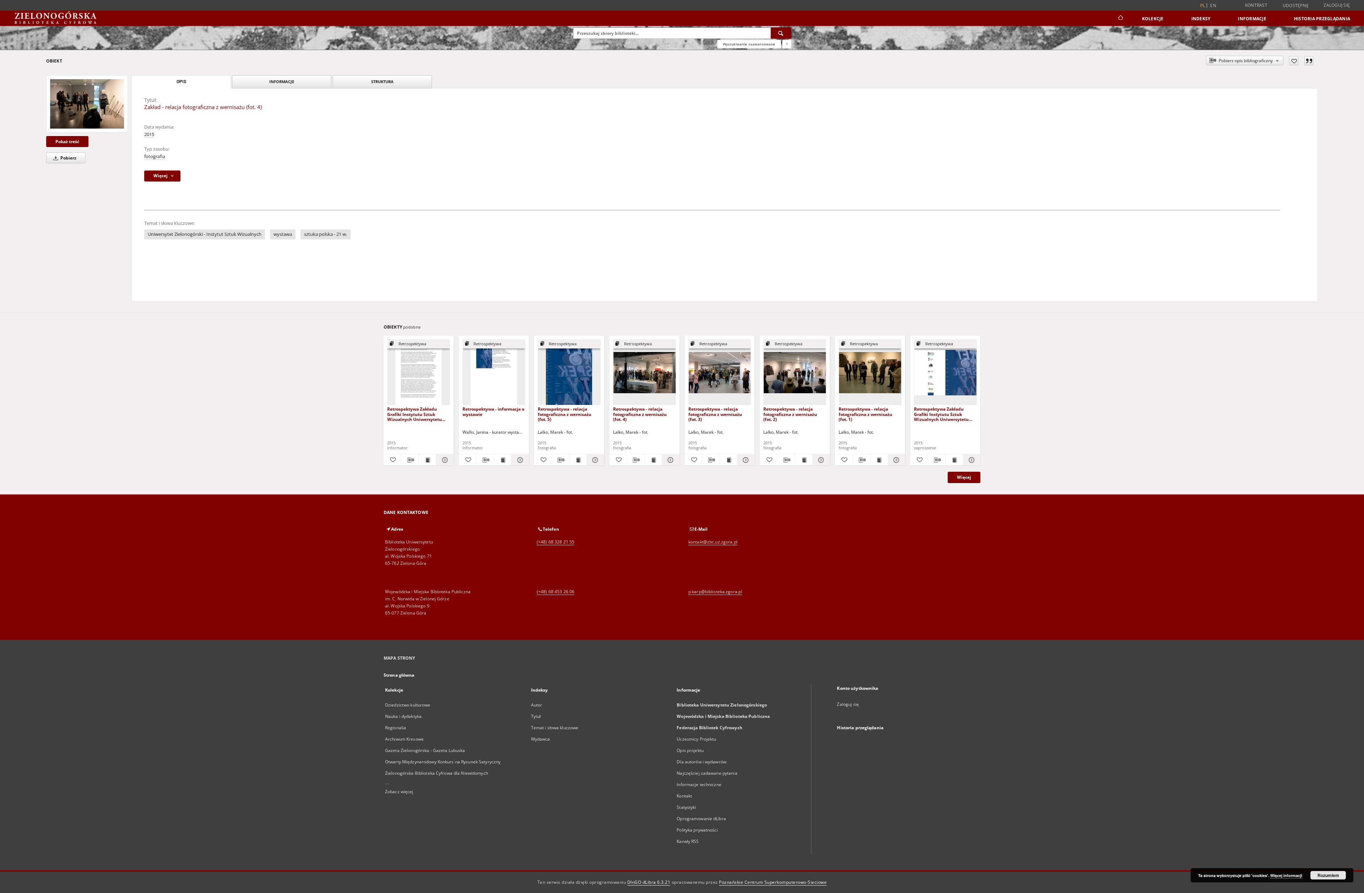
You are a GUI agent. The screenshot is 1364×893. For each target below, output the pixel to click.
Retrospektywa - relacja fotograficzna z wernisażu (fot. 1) (865, 414)
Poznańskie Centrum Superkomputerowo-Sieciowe (773, 882)
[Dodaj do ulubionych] (1294, 60)
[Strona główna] (1120, 18)
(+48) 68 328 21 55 (555, 542)
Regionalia (395, 728)
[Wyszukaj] (781, 33)
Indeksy (1201, 19)
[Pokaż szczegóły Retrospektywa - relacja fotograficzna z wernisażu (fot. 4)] (669, 460)
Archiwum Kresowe (404, 739)
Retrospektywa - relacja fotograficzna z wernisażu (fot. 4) (640, 414)
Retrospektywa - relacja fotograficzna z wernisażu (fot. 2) (790, 414)
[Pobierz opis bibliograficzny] (409, 460)
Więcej (964, 477)
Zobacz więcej (399, 792)
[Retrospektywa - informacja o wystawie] (494, 372)
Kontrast (1256, 5)
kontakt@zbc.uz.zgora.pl (712, 542)
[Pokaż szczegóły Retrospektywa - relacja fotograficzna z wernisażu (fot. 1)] (895, 460)
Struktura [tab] (382, 81)
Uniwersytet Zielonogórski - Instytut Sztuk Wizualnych (204, 234)
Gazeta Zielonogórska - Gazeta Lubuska (425, 750)
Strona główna (399, 675)
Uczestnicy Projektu (696, 739)
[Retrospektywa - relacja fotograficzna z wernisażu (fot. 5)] (569, 372)
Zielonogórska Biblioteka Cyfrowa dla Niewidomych (436, 773)
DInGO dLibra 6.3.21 (649, 882)
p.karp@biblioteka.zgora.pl (715, 592)
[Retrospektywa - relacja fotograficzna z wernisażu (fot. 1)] (870, 372)
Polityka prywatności (697, 830)
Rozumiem (1328, 875)
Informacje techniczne (699, 784)
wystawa (283, 234)
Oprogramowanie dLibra (701, 819)
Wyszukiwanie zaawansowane (749, 44)
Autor (536, 705)
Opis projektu (690, 750)
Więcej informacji (1286, 875)
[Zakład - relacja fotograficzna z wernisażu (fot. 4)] (87, 104)
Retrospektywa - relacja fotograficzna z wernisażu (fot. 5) (564, 414)
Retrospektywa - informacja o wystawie (493, 411)
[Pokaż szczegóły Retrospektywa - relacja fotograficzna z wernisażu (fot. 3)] (744, 460)
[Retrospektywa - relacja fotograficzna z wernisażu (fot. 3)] (720, 372)
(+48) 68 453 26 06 (555, 592)
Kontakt (684, 796)
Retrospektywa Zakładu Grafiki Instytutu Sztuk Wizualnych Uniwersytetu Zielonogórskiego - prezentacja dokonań (414, 414)
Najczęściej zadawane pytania (707, 773)
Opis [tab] (181, 81)
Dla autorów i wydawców (701, 762)
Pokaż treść (67, 142)
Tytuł (536, 716)
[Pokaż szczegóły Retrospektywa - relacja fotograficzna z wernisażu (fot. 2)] (820, 460)
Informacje (1252, 19)
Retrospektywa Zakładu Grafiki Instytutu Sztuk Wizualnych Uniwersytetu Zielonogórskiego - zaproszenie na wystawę (941, 414)
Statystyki (686, 807)
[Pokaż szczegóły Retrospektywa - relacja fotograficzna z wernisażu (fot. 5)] (594, 460)
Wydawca (540, 739)
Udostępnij (1296, 6)
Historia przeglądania (1322, 19)
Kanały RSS (688, 841)
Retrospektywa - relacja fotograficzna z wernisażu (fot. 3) (715, 414)
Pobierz (67, 158)
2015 (149, 134)
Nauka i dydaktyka (403, 716)
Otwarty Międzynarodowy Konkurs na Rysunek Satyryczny (442, 762)
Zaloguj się (1337, 5)
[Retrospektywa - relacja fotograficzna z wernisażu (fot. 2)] (795, 372)
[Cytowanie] (1309, 60)
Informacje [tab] (281, 81)
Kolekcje (1153, 19)
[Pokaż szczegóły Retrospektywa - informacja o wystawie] (518, 460)
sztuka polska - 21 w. (325, 234)
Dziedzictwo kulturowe (408, 705)
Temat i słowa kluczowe (555, 728)
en (1213, 5)
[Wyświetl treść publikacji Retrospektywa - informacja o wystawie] (502, 460)
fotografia (154, 156)
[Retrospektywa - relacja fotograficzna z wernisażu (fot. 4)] (644, 372)
